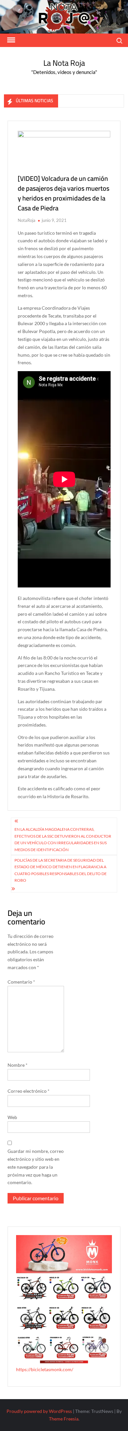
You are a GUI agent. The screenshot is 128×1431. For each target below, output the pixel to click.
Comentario (21, 982)
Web (12, 1117)
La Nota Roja (64, 63)
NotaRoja (26, 220)
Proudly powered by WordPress (39, 1411)
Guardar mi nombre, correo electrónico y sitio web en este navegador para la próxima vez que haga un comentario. (36, 1166)
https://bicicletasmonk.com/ (44, 1369)
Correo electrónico (29, 1091)
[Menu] (10, 40)
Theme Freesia (63, 1418)
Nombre (18, 1065)
